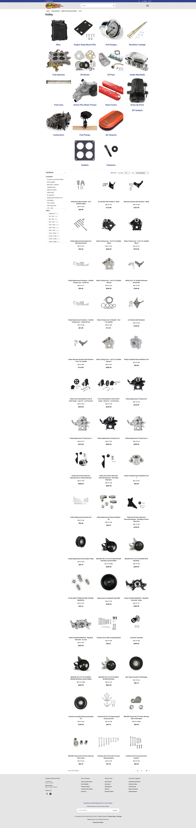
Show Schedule (85, 784)
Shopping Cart (108, 786)
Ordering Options (133, 791)
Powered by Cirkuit (98, 822)
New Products (108, 781)
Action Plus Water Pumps (55, 179)
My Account (107, 784)
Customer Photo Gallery (87, 789)
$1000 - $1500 (54, 236)
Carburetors (51, 187)
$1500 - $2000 (54, 239)
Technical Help (132, 786)
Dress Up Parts (52, 190)
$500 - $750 (54, 230)
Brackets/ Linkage (53, 184)
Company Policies (85, 786)
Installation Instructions (134, 781)
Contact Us (83, 791)
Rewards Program (109, 791)
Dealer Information (133, 789)
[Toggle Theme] (139, 1)
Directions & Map (133, 784)
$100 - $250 (54, 225)
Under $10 (53, 213)
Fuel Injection (51, 205)
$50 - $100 (53, 222)
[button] (48, 1)
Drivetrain (50, 192)
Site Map (119, 816)
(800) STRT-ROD (48, 785)
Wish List (107, 789)
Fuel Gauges (51, 203)
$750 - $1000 (54, 233)
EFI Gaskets (50, 195)
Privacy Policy (112, 816)
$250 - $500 (54, 227)
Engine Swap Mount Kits (54, 198)
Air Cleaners (51, 182)
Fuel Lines (50, 208)
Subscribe (115, 810)
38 (146, 770)
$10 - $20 (53, 216)
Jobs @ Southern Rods (86, 781)
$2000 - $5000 (54, 241)
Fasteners (50, 200)
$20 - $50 (53, 219)
